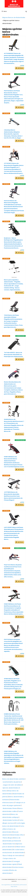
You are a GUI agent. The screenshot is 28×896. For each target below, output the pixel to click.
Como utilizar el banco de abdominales (13, 829)
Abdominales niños (17, 835)
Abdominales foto (9, 844)
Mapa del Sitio (14, 886)
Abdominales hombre (10, 820)
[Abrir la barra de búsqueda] (26, 11)
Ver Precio (20, 68)
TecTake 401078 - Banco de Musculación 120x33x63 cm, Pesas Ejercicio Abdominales (13, 354)
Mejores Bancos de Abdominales (13, 17)
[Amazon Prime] (22, 66)
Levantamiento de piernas (12, 782)
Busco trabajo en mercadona (13, 855)
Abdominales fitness (10, 808)
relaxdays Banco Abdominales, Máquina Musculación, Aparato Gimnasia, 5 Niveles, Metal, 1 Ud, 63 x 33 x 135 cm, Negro (13, 134)
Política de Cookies (11, 884)
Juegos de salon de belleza (12, 785)
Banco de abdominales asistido (13, 779)
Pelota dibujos (8, 838)
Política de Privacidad (21, 884)
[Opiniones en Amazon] (14, 275)
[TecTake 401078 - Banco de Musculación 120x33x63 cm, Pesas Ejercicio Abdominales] (14, 344)
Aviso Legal (4, 884)
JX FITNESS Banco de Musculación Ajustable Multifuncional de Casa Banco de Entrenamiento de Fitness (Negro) (13, 496)
